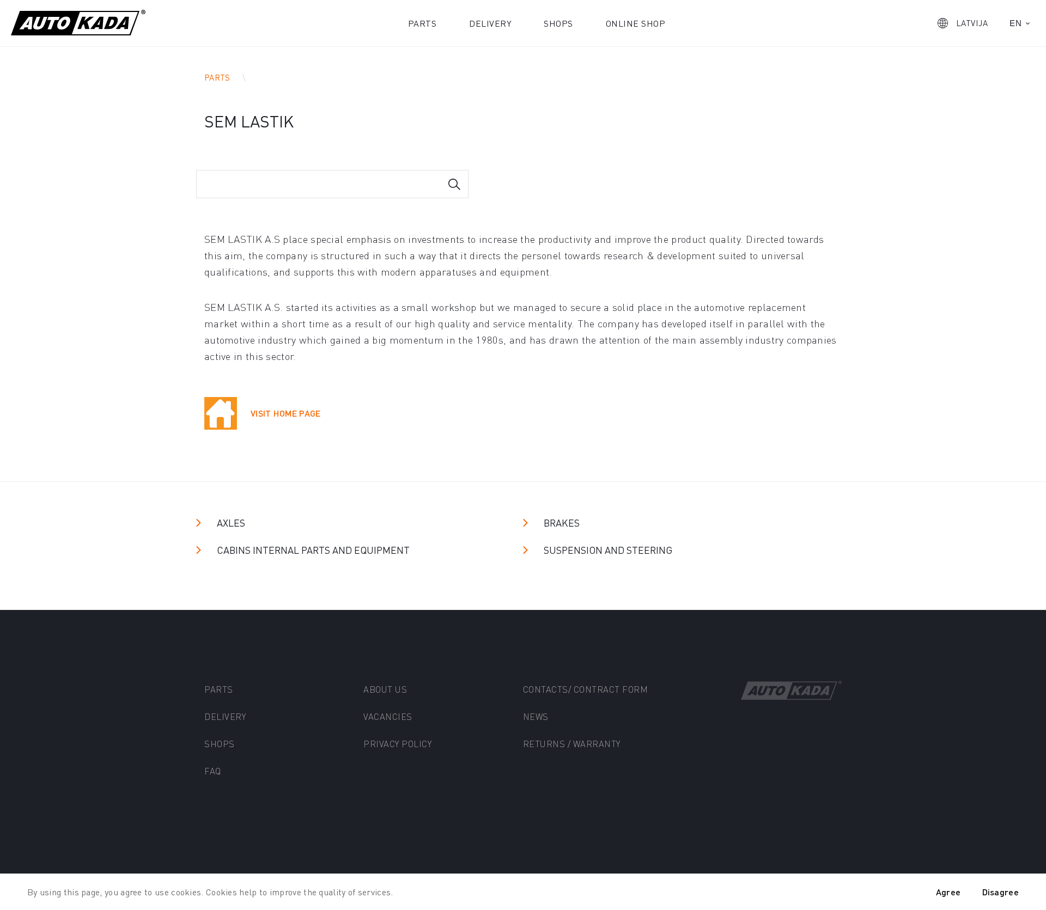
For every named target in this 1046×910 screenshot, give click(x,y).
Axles (231, 522)
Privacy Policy (397, 743)
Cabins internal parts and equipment (313, 549)
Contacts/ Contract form (585, 689)
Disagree (1000, 891)
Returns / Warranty (572, 743)
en (1015, 23)
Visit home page (286, 413)
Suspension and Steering (608, 549)
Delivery (490, 23)
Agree (948, 891)
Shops (558, 23)
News (536, 716)
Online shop (636, 23)
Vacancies (387, 716)
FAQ (212, 771)
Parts (422, 23)
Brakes (562, 522)
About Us (385, 689)
